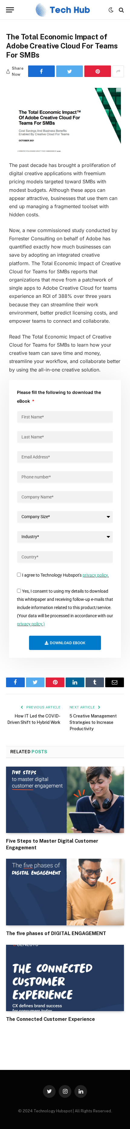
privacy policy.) (31, 623)
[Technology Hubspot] (62, 10)
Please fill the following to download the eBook (59, 397)
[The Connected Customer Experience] (65, 978)
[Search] (121, 10)
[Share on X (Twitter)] (69, 71)
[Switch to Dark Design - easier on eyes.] (111, 10)
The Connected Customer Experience (50, 1019)
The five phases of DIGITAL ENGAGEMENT (56, 933)
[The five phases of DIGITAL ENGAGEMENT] (65, 892)
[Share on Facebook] (41, 71)
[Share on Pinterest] (97, 71)
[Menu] (10, 10)
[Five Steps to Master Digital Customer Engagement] (65, 800)
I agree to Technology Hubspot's (65, 575)
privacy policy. (96, 575)
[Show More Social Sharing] (118, 71)
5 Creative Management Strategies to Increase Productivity (93, 722)
